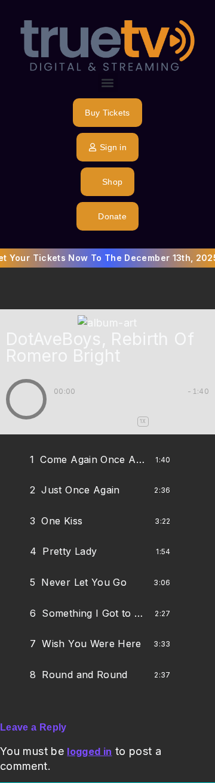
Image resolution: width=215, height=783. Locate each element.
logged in (89, 751)
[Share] (184, 460)
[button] (108, 82)
